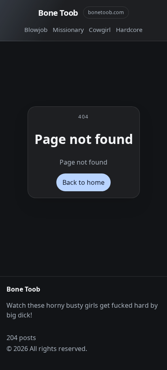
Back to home (83, 182)
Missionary (68, 29)
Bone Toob (58, 12)
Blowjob (35, 29)
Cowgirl (100, 29)
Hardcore (129, 29)
